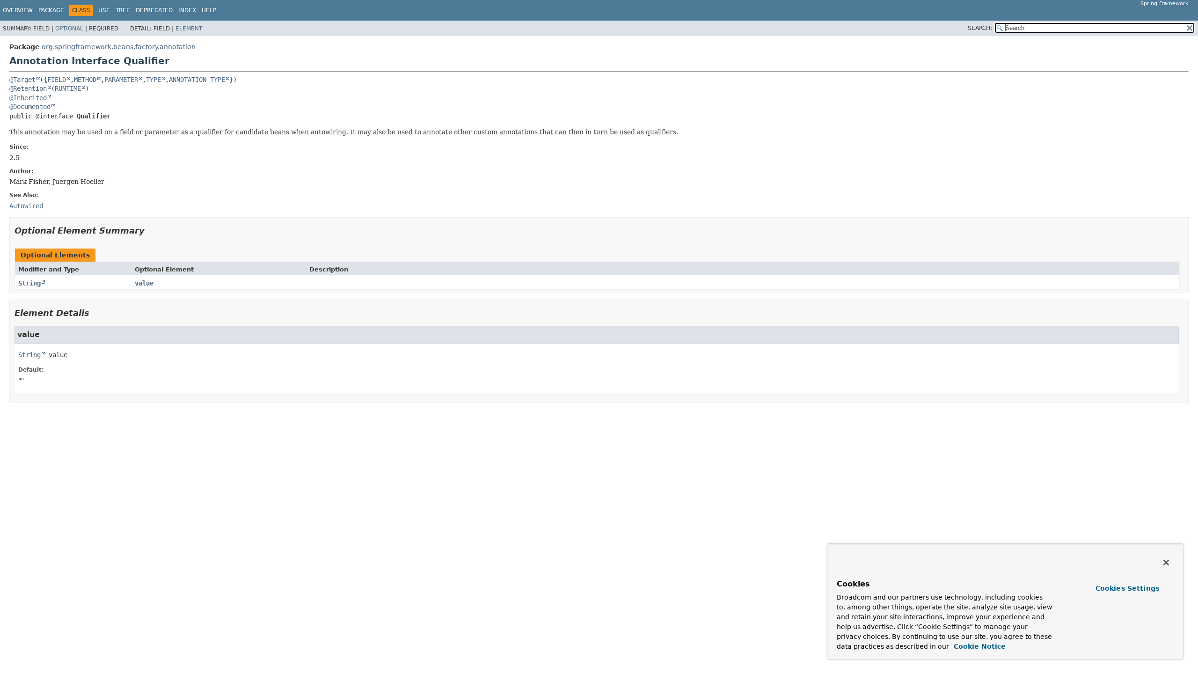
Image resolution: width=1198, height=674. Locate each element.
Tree (123, 10)
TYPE (153, 79)
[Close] (1166, 562)
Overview (18, 10)
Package (51, 10)
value (144, 283)
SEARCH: (980, 28)
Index (187, 10)
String (29, 283)
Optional (69, 28)
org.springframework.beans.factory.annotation (119, 47)
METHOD (85, 79)
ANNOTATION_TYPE (197, 79)
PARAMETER (121, 79)
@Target (22, 79)
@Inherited (28, 98)
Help (209, 10)
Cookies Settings (1127, 588)
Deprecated (154, 10)
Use (104, 10)
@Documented (30, 106)
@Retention (28, 88)
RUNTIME (68, 88)
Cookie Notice (978, 646)
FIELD (56, 79)
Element (188, 28)
